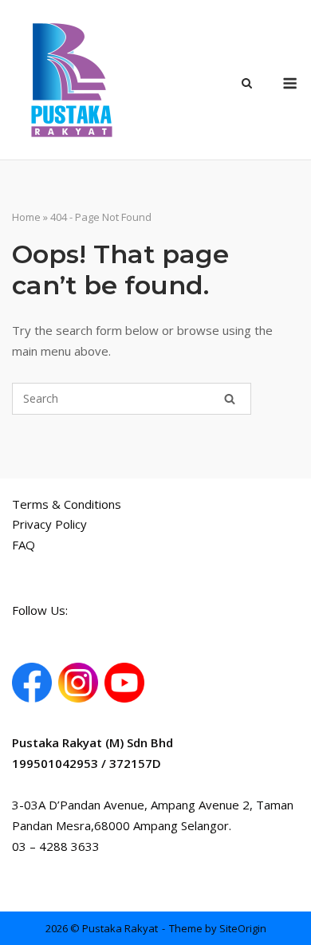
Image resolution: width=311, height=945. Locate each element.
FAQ (23, 545)
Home (26, 217)
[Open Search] (247, 84)
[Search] (229, 399)
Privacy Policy (49, 524)
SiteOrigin (242, 928)
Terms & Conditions (66, 504)
